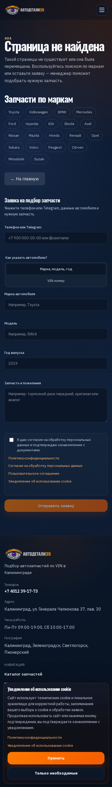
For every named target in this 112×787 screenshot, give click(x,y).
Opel (95, 135)
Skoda (69, 123)
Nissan (14, 135)
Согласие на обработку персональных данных (45, 466)
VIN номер (56, 280)
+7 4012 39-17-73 (21, 591)
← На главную (25, 178)
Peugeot (55, 147)
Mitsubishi (16, 159)
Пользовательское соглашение (33, 473)
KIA (51, 123)
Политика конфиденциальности (33, 458)
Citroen (77, 147)
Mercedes (84, 112)
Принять (56, 757)
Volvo (33, 147)
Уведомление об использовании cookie (40, 481)
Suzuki (39, 159)
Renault (75, 135)
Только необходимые (56, 773)
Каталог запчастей (23, 674)
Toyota (14, 112)
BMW (62, 112)
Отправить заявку (56, 505)
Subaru (14, 147)
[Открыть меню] (102, 10)
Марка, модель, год (56, 269)
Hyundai (32, 123)
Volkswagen (38, 112)
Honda (54, 135)
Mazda (34, 135)
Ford (12, 123)
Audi (87, 123)
